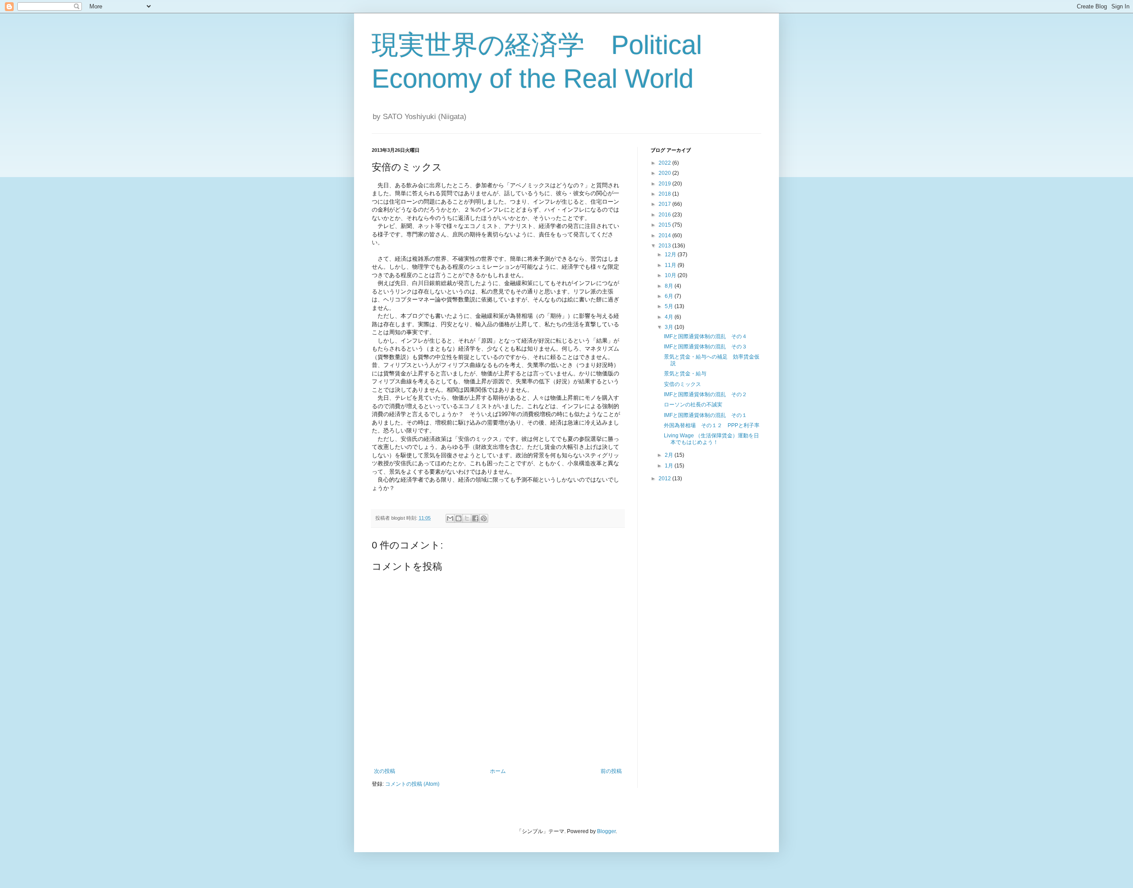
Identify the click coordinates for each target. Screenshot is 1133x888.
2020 (665, 173)
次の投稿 (384, 771)
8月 (669, 286)
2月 (669, 455)
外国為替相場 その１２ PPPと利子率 (711, 425)
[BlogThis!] (458, 518)
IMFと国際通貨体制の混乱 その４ (705, 336)
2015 (665, 225)
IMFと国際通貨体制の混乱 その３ (705, 347)
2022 (665, 163)
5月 (669, 306)
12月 (671, 254)
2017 (665, 204)
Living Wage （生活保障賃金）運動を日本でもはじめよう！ (711, 438)
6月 (669, 296)
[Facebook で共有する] (475, 518)
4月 (669, 317)
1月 (669, 466)
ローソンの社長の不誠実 (693, 405)
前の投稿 (611, 771)
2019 (665, 184)
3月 (669, 327)
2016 (665, 215)
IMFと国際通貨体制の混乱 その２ (705, 394)
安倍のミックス (682, 384)
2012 (665, 478)
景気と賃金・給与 (685, 374)
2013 (665, 246)
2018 (665, 194)
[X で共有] (466, 518)
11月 (671, 265)
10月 (671, 275)
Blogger (606, 831)
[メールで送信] (450, 518)
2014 (665, 235)
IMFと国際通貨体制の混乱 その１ (705, 415)
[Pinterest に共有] (483, 518)
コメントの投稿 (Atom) (412, 784)
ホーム (498, 771)
